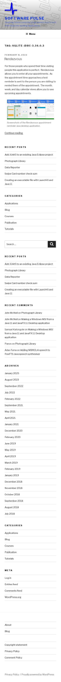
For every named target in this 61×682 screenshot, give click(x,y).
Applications (11, 203)
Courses (9, 216)
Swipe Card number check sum (21, 173)
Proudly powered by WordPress (37, 674)
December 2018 (13, 481)
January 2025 (12, 373)
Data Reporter (12, 167)
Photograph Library (15, 161)
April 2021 (10, 418)
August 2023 (12, 379)
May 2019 (10, 450)
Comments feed (13, 590)
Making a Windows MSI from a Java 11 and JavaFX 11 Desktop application (29, 333)
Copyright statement (16, 644)
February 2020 (12, 437)
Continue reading (14, 133)
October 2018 (12, 494)
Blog (7, 210)
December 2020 (14, 430)
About (8, 625)
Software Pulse (24, 18)
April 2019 (10, 456)
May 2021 (10, 411)
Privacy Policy (12, 651)
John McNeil (11, 312)
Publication (11, 222)
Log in (8, 578)
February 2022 (12, 399)
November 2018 (14, 488)
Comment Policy (13, 657)
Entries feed (11, 584)
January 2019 (12, 475)
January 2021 (12, 424)
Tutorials (9, 229)
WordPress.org (13, 597)
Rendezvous (13, 59)
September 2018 (14, 501)
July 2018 (10, 513)
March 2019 (11, 462)
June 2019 (10, 443)
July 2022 (10, 392)
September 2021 (14, 405)
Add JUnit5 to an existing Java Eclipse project (29, 154)
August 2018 (12, 507)
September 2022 (14, 386)
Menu (32, 34)
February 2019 (12, 469)
